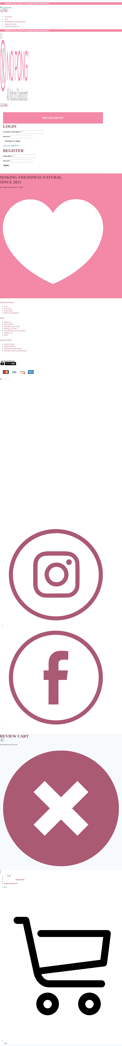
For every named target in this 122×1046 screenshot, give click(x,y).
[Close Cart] (2, 740)
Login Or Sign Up (12, 26)
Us (7, 322)
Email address (8, 156)
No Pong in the (12, 326)
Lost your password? (11, 145)
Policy (9, 344)
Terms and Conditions (12, 348)
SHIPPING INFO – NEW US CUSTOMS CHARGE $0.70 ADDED (27, 3)
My (8, 311)
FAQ (6, 19)
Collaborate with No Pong (14, 330)
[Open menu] (1, 36)
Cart (6, 306)
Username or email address (12, 132)
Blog (6, 335)
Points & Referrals (11, 313)
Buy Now (8, 17)
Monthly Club (10, 24)
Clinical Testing (10, 328)
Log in (18, 141)
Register (6, 165)
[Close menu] (0, 871)
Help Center (9, 324)
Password (6, 136)
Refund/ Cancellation (15, 350)
